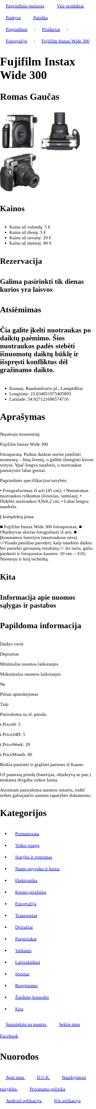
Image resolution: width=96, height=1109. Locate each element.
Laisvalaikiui (27, 962)
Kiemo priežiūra (30, 892)
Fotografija (16, 40)
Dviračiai (24, 927)
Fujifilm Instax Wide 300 (65, 40)
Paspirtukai (26, 938)
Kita (19, 1008)
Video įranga (27, 845)
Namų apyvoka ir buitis (37, 868)
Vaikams (23, 950)
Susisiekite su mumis (26, 1024)
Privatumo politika (47, 1088)
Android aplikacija (24, 1100)
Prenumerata (27, 833)
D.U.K (43, 1077)
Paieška (40, 17)
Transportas (26, 915)
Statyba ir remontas (33, 856)
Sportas (22, 973)
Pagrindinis (16, 29)
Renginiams (26, 985)
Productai (51, 29)
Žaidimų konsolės (32, 997)
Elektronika (26, 880)
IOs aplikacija (67, 1100)
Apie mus (15, 1077)
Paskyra (13, 17)
